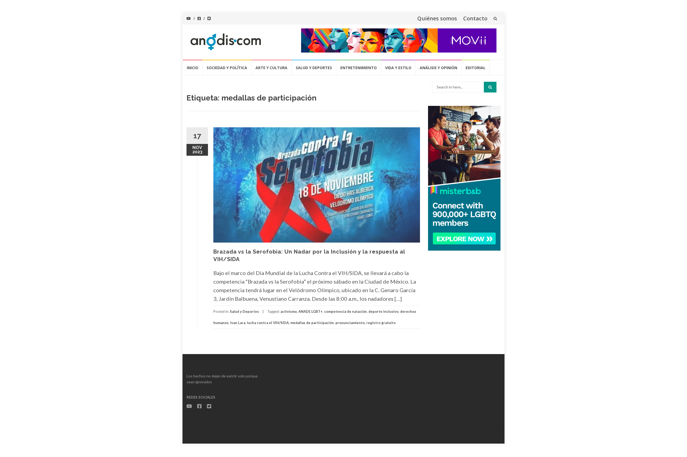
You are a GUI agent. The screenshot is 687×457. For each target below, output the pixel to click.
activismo (288, 311)
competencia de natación (345, 311)
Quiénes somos (437, 18)
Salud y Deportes (314, 67)
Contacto (475, 18)
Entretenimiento (358, 67)
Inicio (192, 67)
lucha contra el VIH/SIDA (268, 323)
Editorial (475, 67)
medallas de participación (312, 323)
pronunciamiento (350, 323)
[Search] (490, 87)
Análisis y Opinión (438, 67)
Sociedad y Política (227, 67)
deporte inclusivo (383, 311)
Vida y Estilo (398, 67)
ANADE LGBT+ (310, 311)
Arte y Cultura (271, 67)
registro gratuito (381, 323)
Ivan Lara (237, 323)
